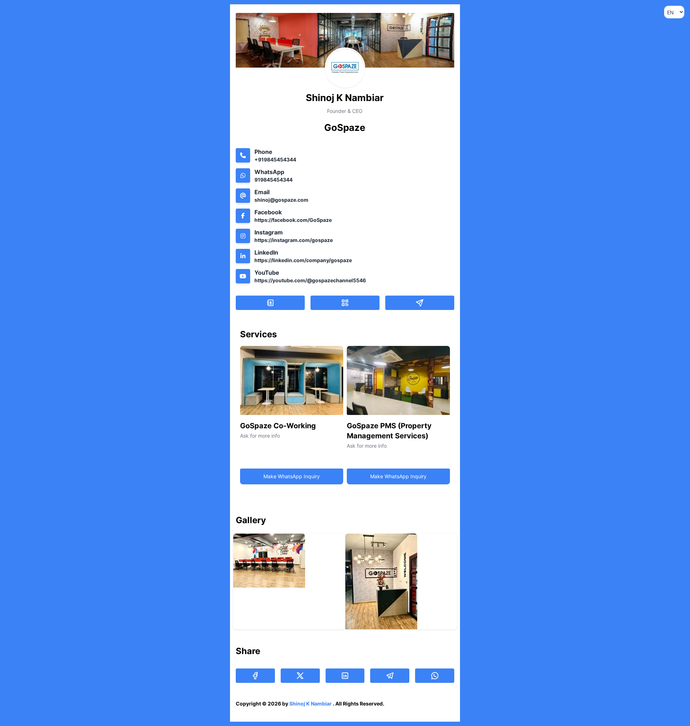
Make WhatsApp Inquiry (291, 476)
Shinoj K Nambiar (311, 703)
